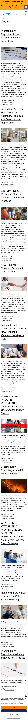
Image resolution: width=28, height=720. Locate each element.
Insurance (11, 102)
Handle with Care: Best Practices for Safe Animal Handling (13, 596)
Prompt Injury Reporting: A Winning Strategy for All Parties (13, 654)
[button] (26, 7)
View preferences (14, 714)
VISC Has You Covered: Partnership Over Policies (12, 268)
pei (11, 518)
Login (25, 11)
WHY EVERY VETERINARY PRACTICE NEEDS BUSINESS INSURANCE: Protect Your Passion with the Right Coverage (13, 533)
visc (11, 104)
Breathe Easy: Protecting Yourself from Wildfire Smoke (14, 470)
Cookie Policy (10, 718)
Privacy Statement (16, 718)
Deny (14, 711)
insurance (7, 104)
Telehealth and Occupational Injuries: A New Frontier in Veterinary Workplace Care (14, 332)
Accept (14, 707)
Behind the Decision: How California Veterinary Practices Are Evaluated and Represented (12, 116)
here (20, 6)
